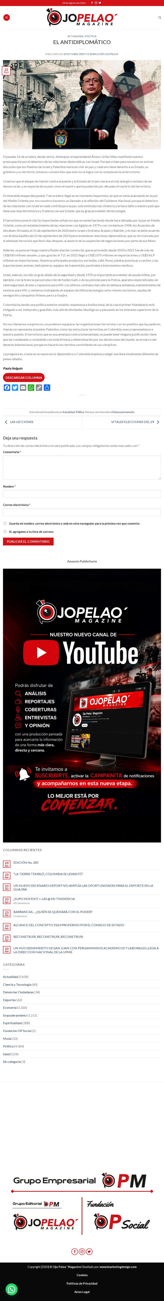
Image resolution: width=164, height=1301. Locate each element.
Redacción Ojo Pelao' (104, 54)
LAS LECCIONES (21, 422)
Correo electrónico (16, 505)
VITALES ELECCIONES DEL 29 (133, 422)
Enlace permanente (123, 412)
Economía (10, 1007)
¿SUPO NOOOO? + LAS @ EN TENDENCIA (44, 899)
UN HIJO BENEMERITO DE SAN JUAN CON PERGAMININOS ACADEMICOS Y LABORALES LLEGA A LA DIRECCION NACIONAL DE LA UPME (86, 950)
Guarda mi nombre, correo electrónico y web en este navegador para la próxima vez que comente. (74, 523)
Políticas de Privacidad (82, 1283)
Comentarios (21, 903)
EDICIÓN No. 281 (26, 862)
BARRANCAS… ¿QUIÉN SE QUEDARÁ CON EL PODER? (52, 912)
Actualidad (76, 36)
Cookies (82, 1275)
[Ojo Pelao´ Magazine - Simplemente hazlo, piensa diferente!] (82, 17)
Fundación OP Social (17, 1031)
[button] (12, 1289)
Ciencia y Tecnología (17, 984)
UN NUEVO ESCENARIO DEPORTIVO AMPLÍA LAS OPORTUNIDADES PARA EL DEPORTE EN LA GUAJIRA (83, 887)
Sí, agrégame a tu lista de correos (30, 531)
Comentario (12, 452)
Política (90, 36)
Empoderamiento (15, 1015)
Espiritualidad (12, 1023)
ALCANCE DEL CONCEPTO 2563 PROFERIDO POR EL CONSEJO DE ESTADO (68, 925)
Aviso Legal (82, 1292)
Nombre (9, 486)
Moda (7, 1038)
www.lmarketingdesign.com (118, 1267)
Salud (6, 1054)
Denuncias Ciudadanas (18, 992)
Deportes (9, 1000)
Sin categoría (12, 1061)
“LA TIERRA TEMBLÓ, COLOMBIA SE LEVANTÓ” (48, 874)
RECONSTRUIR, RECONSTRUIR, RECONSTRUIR (48, 936)
